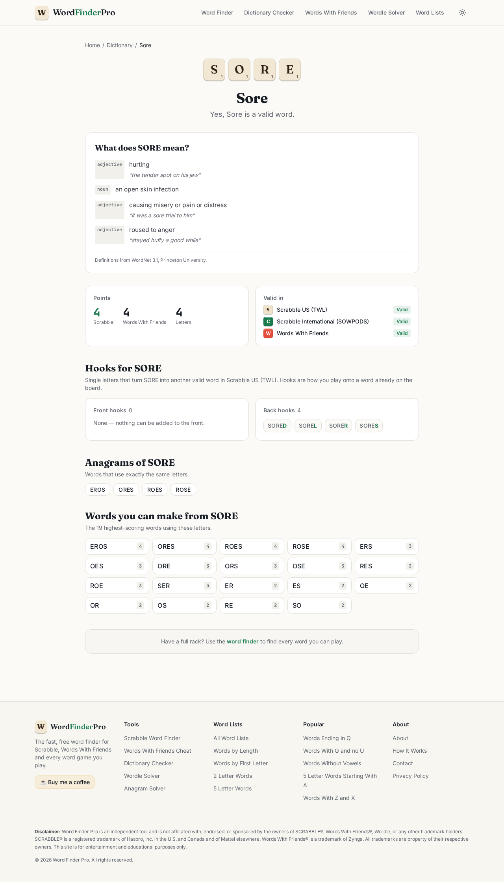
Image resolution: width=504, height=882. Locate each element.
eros (97, 489)
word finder (243, 641)
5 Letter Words (232, 788)
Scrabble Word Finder (152, 738)
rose (183, 489)
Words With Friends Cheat (157, 750)
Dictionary (120, 45)
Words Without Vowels (332, 763)
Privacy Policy (411, 775)
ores (126, 489)
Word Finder (217, 12)
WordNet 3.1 (145, 260)
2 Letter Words (232, 775)
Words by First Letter (240, 763)
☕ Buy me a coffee (65, 782)
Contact (403, 763)
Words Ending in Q (327, 738)
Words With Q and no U (333, 750)
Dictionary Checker (269, 12)
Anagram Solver (144, 788)
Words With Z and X (329, 797)
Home (92, 45)
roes (154, 489)
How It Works (410, 750)
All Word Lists (230, 738)
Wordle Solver (386, 12)
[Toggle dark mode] (462, 13)
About (400, 738)
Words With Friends (331, 12)
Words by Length (235, 750)
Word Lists (430, 12)
